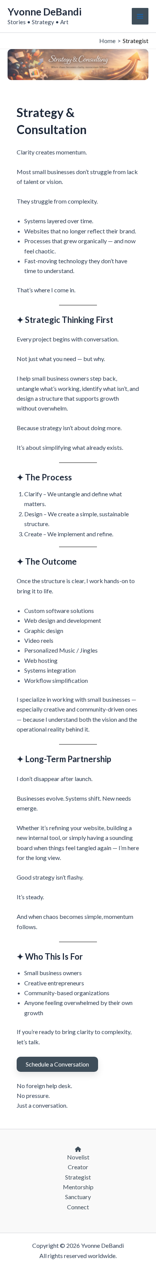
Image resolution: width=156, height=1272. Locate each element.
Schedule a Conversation (57, 1064)
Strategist (78, 1177)
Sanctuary (78, 1196)
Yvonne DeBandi (44, 12)
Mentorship (78, 1186)
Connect (78, 1206)
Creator (78, 1166)
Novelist (78, 1157)
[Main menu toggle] (140, 16)
